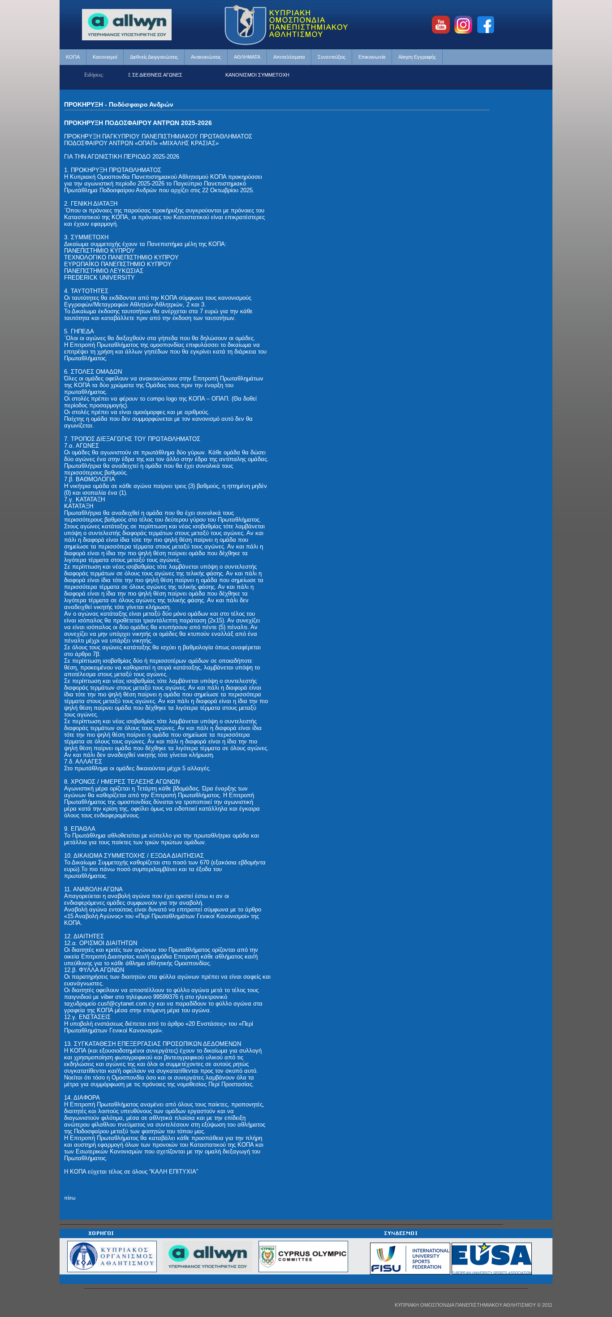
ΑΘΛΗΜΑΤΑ (247, 57)
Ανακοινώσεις (206, 57)
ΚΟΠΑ (73, 57)
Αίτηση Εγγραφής (417, 57)
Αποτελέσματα (289, 57)
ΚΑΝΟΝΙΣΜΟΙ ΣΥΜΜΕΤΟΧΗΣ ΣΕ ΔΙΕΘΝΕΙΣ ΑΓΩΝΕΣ (266, 75)
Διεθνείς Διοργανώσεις (154, 57)
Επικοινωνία (371, 57)
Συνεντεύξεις (331, 57)
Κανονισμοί (105, 57)
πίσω (70, 1197)
